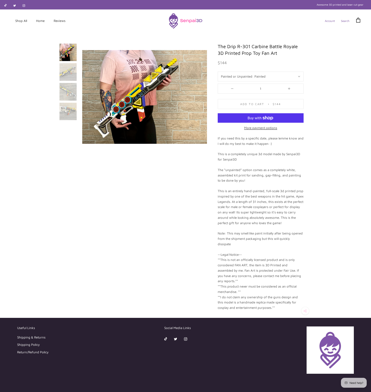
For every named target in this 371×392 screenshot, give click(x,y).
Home (40, 21)
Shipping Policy (28, 344)
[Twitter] (14, 5)
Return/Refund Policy (33, 352)
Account (330, 21)
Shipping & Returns (31, 337)
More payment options (260, 128)
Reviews (59, 21)
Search (345, 21)
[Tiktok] (5, 5)
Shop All (21, 21)
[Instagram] (24, 5)
